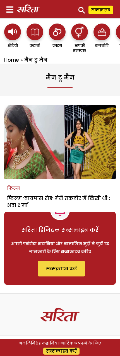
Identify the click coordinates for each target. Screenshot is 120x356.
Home (11, 59)
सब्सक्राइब (100, 10)
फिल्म (13, 188)
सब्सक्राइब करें (61, 269)
